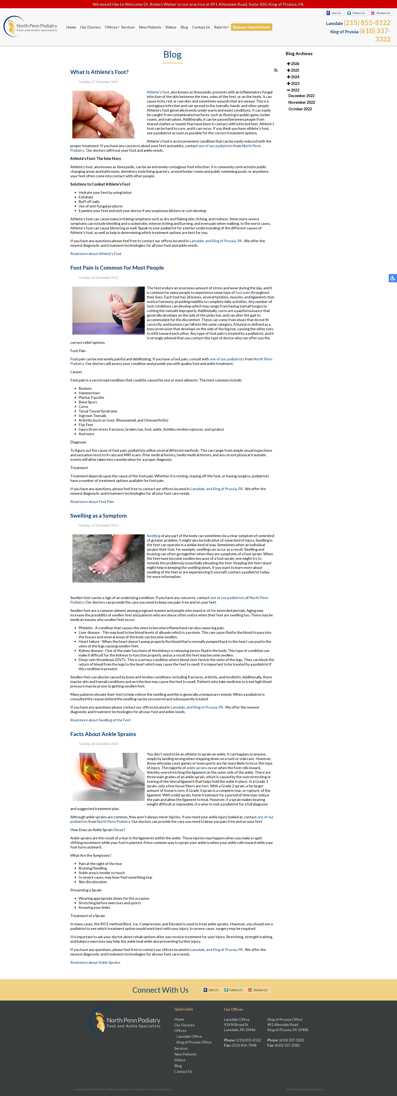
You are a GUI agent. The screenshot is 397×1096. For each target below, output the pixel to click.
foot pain (243, 292)
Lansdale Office (189, 1036)
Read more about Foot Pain (92, 501)
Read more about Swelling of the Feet (100, 720)
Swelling (153, 535)
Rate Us (220, 27)
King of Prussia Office (194, 1042)
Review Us (383, 13)
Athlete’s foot (158, 92)
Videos (170, 27)
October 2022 (300, 109)
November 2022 (301, 102)
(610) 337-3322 (375, 35)
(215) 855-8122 (367, 22)
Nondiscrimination (312, 1089)
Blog (184, 27)
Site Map (292, 1089)
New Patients (150, 27)
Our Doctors (90, 27)
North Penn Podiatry (113, 821)
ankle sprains (197, 767)
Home (71, 27)
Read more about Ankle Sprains (95, 962)
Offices (111, 27)
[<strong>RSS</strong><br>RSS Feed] (275, 70)
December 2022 (301, 95)
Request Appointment (251, 27)
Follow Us (359, 13)
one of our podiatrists (215, 145)
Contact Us (201, 27)
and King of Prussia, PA (223, 240)
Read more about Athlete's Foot (96, 253)
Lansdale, (197, 240)
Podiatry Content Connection (152, 1089)
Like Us (336, 13)
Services (128, 27)
